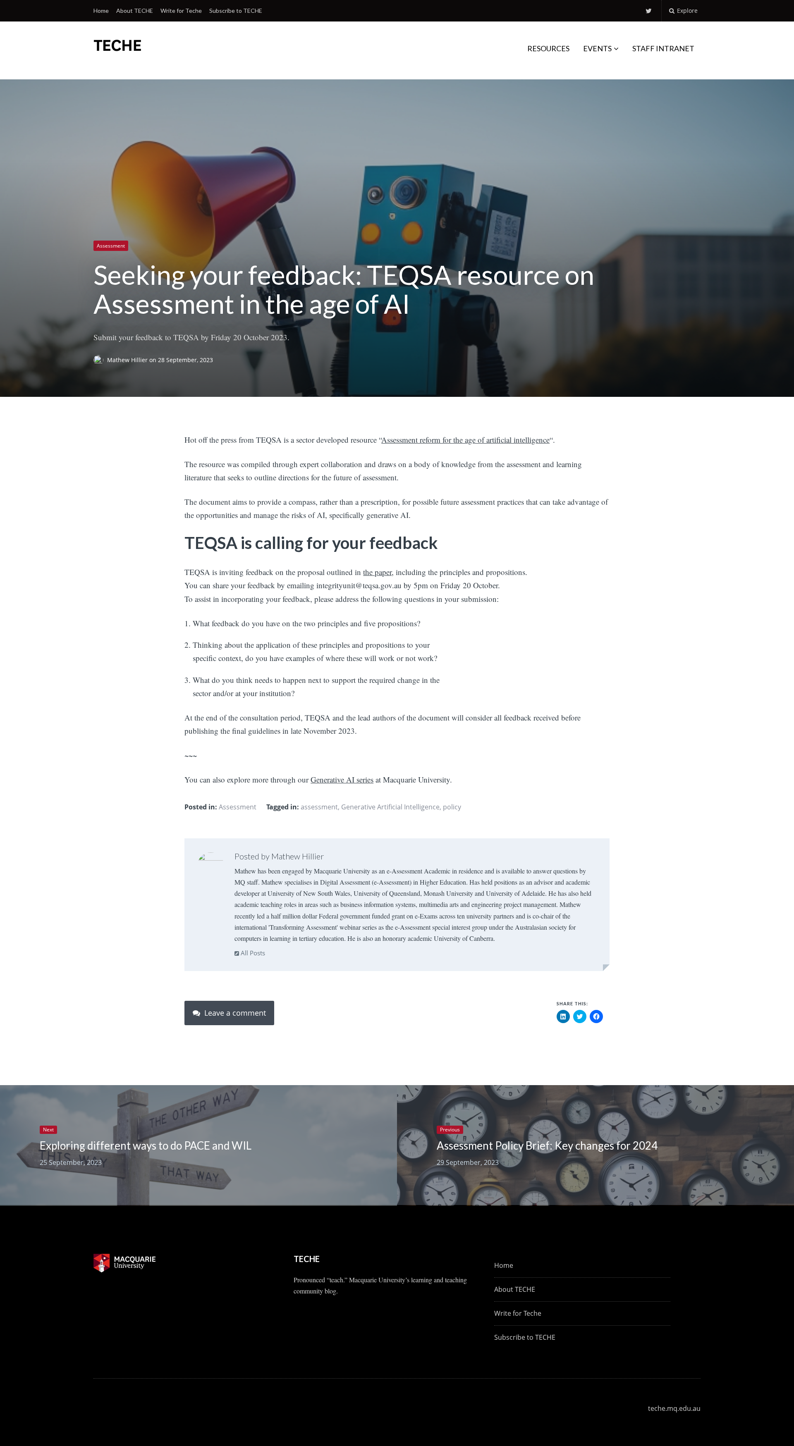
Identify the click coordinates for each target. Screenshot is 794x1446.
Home (101, 10)
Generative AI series (342, 779)
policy (452, 806)
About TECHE (134, 10)
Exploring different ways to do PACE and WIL (145, 1145)
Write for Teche (181, 10)
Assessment (111, 245)
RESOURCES (548, 48)
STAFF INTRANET (663, 48)
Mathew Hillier (128, 360)
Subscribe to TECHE (235, 10)
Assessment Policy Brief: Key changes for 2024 (547, 1145)
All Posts (252, 953)
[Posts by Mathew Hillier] (210, 865)
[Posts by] (100, 360)
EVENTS (597, 48)
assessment (319, 806)
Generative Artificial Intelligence (390, 806)
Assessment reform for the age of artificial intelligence (465, 439)
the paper (377, 572)
